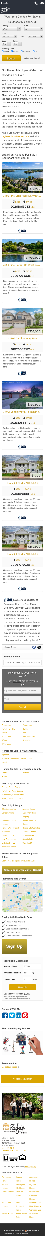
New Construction (9, 839)
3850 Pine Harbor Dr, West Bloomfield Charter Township (23, 265)
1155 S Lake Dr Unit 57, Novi (22, 482)
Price (4, 33)
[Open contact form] (42, 2)
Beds (4, 41)
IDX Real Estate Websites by (13, 1230)
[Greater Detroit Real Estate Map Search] (22, 897)
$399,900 (34, 404)
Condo (15, 51)
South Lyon (6, 736)
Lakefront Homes (29, 831)
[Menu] (41, 10)
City (26, 25)
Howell (4, 776)
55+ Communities (9, 809)
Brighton (5, 772)
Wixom (4, 740)
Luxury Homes (28, 835)
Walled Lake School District (12, 798)
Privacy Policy (30, 1166)
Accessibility (7, 1233)
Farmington (27, 725)
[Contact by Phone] (36, 2)
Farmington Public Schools (12, 791)
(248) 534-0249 (8, 1148)
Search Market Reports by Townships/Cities (19, 860)
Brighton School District (11, 787)
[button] (22, 1043)
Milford (4, 732)
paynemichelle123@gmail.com (14, 1150)
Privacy (25, 1233)
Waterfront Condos (29, 843)
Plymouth (5, 754)
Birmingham (27, 740)
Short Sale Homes (29, 839)
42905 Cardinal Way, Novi (22, 338)
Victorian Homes (8, 843)
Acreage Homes (28, 809)
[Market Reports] (22, 870)
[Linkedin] (18, 1015)
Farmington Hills (8, 729)
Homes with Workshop (31, 828)
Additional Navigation (22, 1078)
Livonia (5, 762)
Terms (17, 1233)
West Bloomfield (28, 736)
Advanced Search (32, 57)
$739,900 (34, 331)
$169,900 (34, 546)
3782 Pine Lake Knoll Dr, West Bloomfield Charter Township (23, 196)
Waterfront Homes (9, 846)
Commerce (6, 725)
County (5, 25)
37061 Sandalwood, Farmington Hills (23, 411)
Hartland (25, 772)
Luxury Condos (8, 835)
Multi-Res (26, 51)
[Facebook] (5, 1015)
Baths (15, 41)
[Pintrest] (25, 1015)
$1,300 (36, 475)
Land (36, 51)
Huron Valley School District (13, 794)
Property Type (8, 48)
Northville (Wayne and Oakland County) (17, 758)
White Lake (6, 744)
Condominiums (8, 812)
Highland (26, 729)
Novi (24, 732)
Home (6, 51)
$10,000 (35, 188)
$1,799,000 (33, 257)
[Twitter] (12, 1015)
